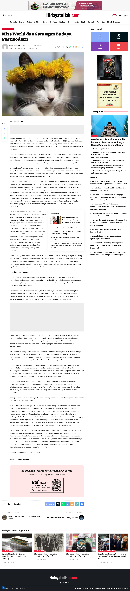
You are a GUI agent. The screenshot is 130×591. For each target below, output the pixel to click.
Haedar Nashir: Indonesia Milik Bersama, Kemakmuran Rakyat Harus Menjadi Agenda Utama (108, 142)
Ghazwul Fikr (8, 29)
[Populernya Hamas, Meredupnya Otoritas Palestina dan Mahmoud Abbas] (113, 543)
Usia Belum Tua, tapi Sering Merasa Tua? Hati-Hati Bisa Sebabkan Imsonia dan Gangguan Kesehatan (108, 155)
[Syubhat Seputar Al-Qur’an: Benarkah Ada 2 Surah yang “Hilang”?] (17, 543)
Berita (94, 136)
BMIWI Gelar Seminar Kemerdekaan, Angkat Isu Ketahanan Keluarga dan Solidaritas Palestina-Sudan (108, 222)
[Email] (76, 47)
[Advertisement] (47, 129)
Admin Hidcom (14, 45)
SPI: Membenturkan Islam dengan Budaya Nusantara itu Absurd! (71, 220)
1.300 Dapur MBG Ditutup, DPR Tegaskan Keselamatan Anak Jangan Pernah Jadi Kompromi (106, 245)
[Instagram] (11, 15)
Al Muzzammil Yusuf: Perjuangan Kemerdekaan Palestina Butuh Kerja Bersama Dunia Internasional (108, 206)
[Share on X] (66, 47)
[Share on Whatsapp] (70, 47)
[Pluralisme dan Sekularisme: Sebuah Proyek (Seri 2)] (49, 543)
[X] (6, 15)
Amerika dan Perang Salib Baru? (65, 228)
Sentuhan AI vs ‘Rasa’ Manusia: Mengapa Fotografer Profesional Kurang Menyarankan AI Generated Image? (108, 197)
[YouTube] (8, 15)
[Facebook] (4, 15)
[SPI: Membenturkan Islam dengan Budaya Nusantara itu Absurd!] (55, 220)
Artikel (101, 550)
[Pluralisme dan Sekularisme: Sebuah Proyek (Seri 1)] (81, 543)
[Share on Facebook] (63, 47)
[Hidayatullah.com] (65, 15)
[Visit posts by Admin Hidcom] (5, 47)
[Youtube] (119, 46)
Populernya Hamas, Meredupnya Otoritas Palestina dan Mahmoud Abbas (112, 556)
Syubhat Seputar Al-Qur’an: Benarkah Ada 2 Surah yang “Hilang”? (14, 556)
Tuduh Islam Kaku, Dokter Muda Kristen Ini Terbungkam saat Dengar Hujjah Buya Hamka (66, 245)
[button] (116, 15)
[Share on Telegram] (73, 47)
